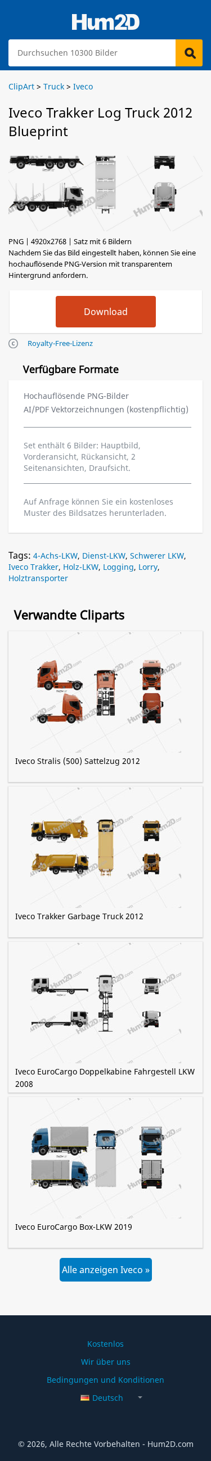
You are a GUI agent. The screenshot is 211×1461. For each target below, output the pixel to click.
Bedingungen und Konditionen (105, 1379)
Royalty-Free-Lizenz (60, 343)
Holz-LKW (80, 566)
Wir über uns (106, 1361)
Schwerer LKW (157, 555)
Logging (118, 566)
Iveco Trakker (33, 566)
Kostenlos (105, 1343)
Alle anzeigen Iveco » (106, 1270)
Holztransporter (38, 578)
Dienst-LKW (103, 555)
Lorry (148, 566)
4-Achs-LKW (55, 555)
